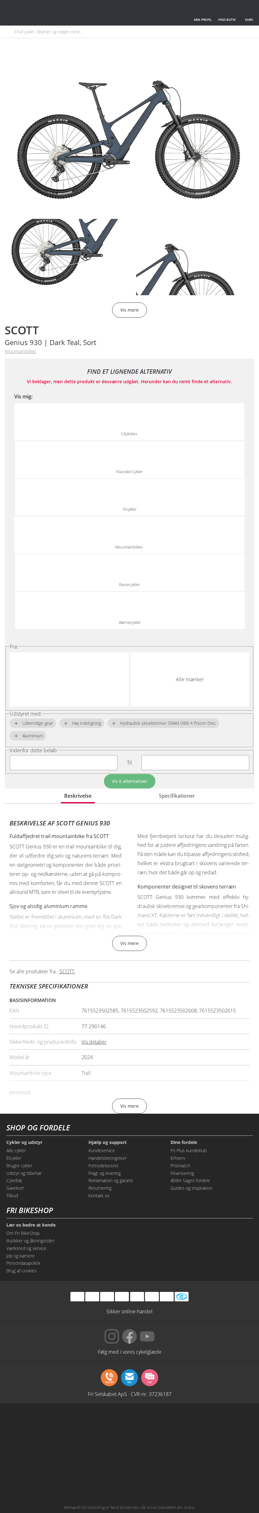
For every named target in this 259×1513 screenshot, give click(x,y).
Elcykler (13, 1158)
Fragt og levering (104, 1173)
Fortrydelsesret (103, 1166)
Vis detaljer (93, 1041)
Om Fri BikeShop (22, 1233)
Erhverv (178, 1158)
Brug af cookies (21, 1271)
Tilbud (12, 1196)
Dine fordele (184, 1142)
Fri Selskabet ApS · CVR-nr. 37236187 (130, 1394)
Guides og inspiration (191, 1188)
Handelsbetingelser (107, 1158)
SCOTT (22, 330)
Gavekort (15, 1188)
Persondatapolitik (23, 1263)
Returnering (99, 1188)
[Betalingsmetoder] (122, 1297)
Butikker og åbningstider (30, 1241)
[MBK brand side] (78, 1425)
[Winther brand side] (129, 1425)
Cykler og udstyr (24, 1142)
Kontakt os (99, 1196)
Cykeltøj (14, 1180)
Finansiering (182, 1173)
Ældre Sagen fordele (190, 1180)
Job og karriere (20, 1256)
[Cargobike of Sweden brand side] (180, 1449)
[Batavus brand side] (27, 1425)
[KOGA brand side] (231, 1425)
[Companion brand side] (78, 1449)
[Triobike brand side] (231, 1449)
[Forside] (52, 13)
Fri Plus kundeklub (189, 1150)
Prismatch (180, 1166)
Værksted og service (26, 1248)
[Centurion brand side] (27, 1449)
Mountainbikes (20, 351)
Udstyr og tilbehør (24, 1173)
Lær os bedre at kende (31, 1225)
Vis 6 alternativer (130, 781)
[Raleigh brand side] (78, 1472)
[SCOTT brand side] (180, 1425)
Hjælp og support (107, 1142)
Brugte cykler (19, 1166)
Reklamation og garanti (110, 1180)
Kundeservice (101, 1150)
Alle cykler (16, 1150)
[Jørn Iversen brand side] (180, 1472)
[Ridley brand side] (129, 1449)
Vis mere (129, 943)
